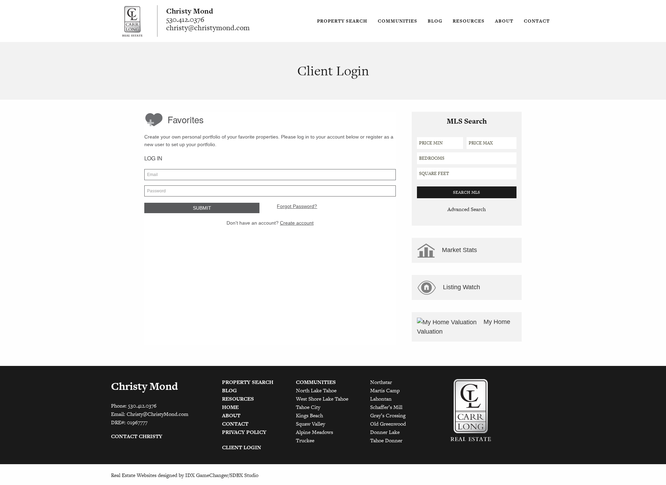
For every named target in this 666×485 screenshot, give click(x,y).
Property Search (342, 21)
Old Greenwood (388, 423)
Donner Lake (385, 432)
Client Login (241, 447)
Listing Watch (460, 287)
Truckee (305, 440)
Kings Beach (309, 415)
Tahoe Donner (386, 440)
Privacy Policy (244, 432)
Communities (397, 21)
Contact (537, 21)
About (504, 21)
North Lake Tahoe (316, 390)
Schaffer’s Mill (386, 407)
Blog (435, 21)
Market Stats (458, 249)
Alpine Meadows (314, 432)
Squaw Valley (310, 423)
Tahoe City (308, 407)
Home (230, 407)
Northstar (381, 382)
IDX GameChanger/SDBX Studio (221, 475)
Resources (469, 21)
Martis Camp (385, 390)
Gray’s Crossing (387, 415)
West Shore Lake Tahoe (322, 398)
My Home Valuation (463, 326)
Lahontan (381, 398)
